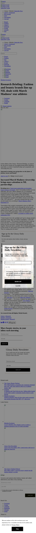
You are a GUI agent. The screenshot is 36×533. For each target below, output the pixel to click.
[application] (18, 525)
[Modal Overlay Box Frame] (18, 266)
